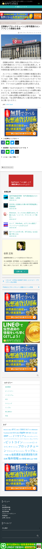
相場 (24, 459)
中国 (6, 455)
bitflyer (10, 429)
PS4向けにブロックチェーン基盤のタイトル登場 (18, 287)
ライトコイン (20, 451)
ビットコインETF (27, 442)
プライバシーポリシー (9, 513)
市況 (6, 416)
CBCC (18, 429)
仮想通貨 (18, 23)
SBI (27, 433)
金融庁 (32, 459)
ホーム (3, 23)
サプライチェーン (15, 439)
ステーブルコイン (24, 439)
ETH (30, 429)
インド (10, 436)
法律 (5, 459)
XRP (6, 436)
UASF (35, 433)
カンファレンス (8, 167)
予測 (10, 455)
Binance (6, 429)
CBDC (22, 429)
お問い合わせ (6, 517)
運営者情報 (5, 511)
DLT (27, 430)
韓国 (35, 459)
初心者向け (8, 411)
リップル (8, 407)
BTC (14, 429)
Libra (17, 433)
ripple (22, 432)
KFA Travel (9, 104)
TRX (33, 433)
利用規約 (5, 515)
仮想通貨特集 (6, 507)
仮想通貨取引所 (29, 454)
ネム (31, 439)
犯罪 (20, 459)
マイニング (8, 403)
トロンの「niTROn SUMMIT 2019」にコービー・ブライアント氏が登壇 (22, 281)
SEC (30, 433)
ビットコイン (9, 391)
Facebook (7, 433)
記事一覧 (21, 271)
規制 (28, 459)
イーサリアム (9, 395)
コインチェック (31, 436)
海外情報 (13, 458)
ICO (6, 399)
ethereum (35, 429)
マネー (11, 23)
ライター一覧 (6, 509)
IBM (11, 433)
